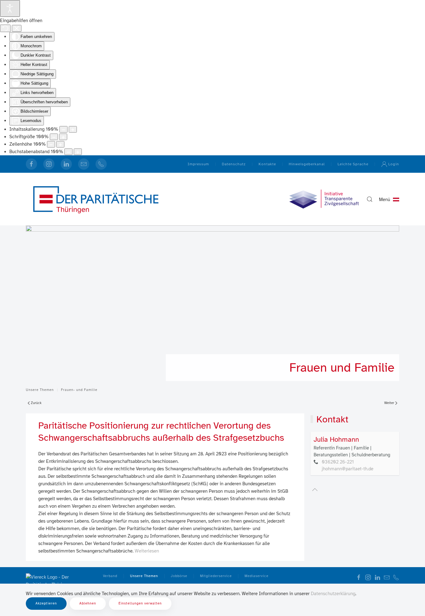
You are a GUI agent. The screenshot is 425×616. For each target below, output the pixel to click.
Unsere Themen (144, 576)
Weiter (389, 403)
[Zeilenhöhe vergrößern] (60, 144)
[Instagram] (48, 164)
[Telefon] (101, 164)
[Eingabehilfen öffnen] (10, 8)
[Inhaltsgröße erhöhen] (73, 129)
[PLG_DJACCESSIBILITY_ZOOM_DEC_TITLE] (63, 129)
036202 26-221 (338, 462)
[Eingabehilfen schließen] (16, 28)
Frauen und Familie (342, 367)
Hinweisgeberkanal (307, 164)
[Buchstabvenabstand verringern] (68, 151)
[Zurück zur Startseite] (96, 199)
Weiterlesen (147, 551)
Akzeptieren (46, 603)
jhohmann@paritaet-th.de (347, 469)
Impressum (198, 164)
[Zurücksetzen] (5, 28)
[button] (370, 199)
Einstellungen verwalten (140, 603)
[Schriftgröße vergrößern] (63, 137)
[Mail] (83, 164)
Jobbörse (179, 576)
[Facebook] (31, 164)
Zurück (36, 403)
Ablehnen (87, 603)
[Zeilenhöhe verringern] (51, 144)
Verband (110, 576)
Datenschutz (234, 164)
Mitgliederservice (216, 576)
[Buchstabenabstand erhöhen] (78, 151)
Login (393, 164)
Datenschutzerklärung (333, 593)
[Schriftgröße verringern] (54, 137)
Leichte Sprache (353, 164)
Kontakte (267, 164)
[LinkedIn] (66, 164)
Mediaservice (257, 576)
